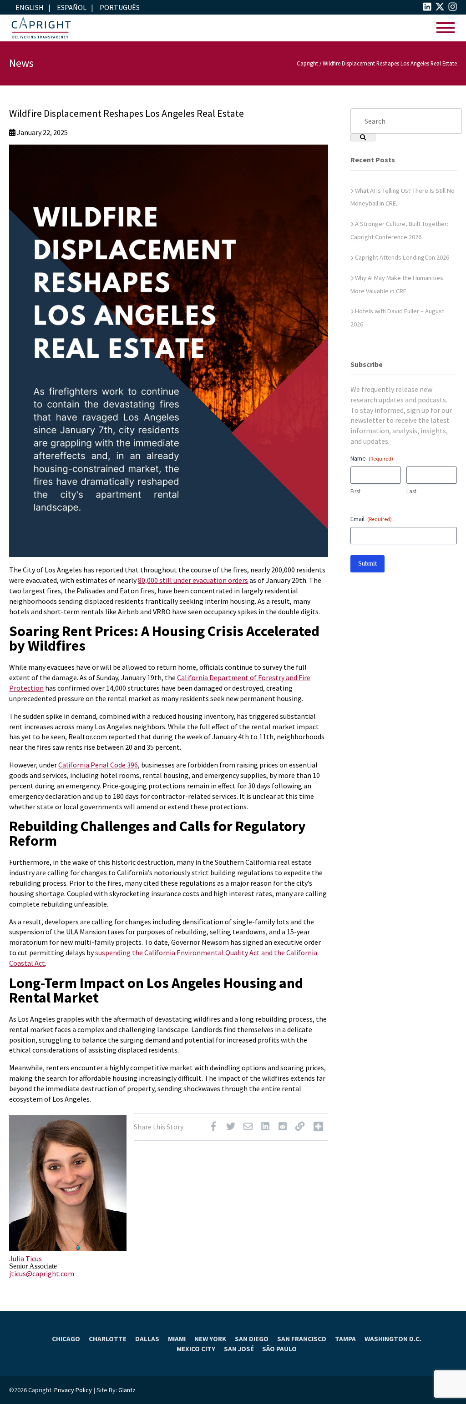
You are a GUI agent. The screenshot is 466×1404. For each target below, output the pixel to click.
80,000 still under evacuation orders (193, 580)
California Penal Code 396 (98, 764)
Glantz (127, 1390)
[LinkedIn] (265, 1128)
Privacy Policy (73, 1390)
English (29, 7)
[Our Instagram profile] (452, 8)
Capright (307, 63)
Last (411, 491)
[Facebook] (213, 1128)
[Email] (248, 1128)
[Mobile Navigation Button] (445, 28)
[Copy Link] (300, 1128)
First (355, 491)
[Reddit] (282, 1128)
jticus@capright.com (41, 1273)
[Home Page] (41, 28)
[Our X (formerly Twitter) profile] (440, 8)
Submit (367, 563)
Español (71, 7)
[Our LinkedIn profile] (427, 8)
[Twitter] (230, 1128)
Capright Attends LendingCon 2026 (402, 257)
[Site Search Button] (362, 137)
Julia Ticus (25, 1258)
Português (120, 7)
